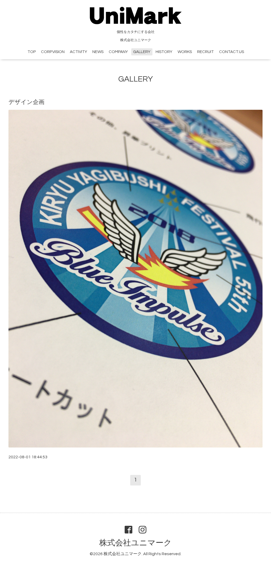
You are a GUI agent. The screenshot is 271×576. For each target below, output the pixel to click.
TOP (32, 52)
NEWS (97, 52)
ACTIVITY (78, 52)
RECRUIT (205, 52)
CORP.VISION (53, 52)
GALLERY (141, 52)
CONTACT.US (231, 52)
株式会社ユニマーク (135, 543)
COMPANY (118, 52)
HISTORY (164, 52)
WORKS (185, 52)
